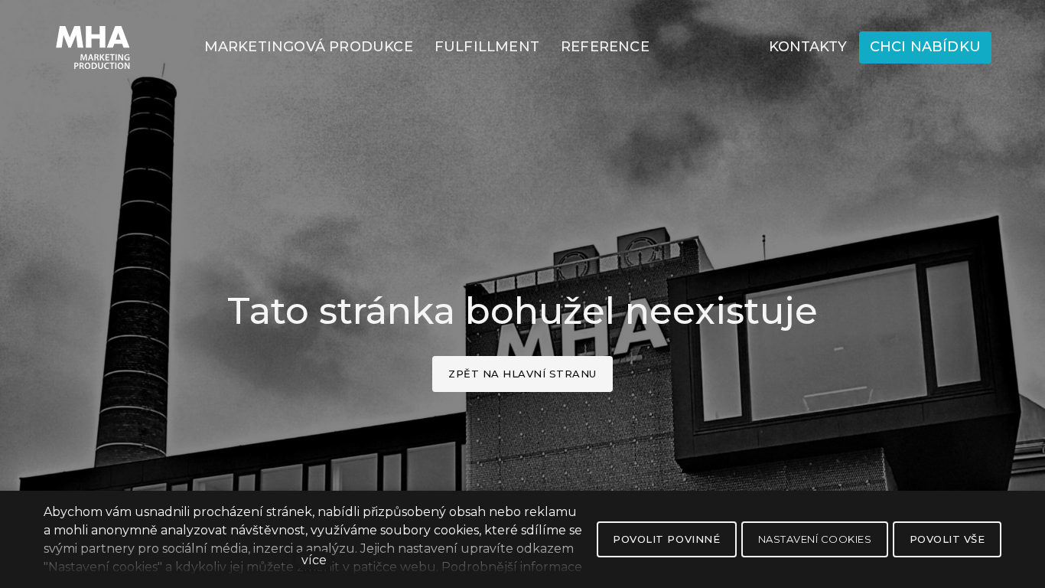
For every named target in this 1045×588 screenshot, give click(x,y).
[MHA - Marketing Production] (93, 47)
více (314, 560)
